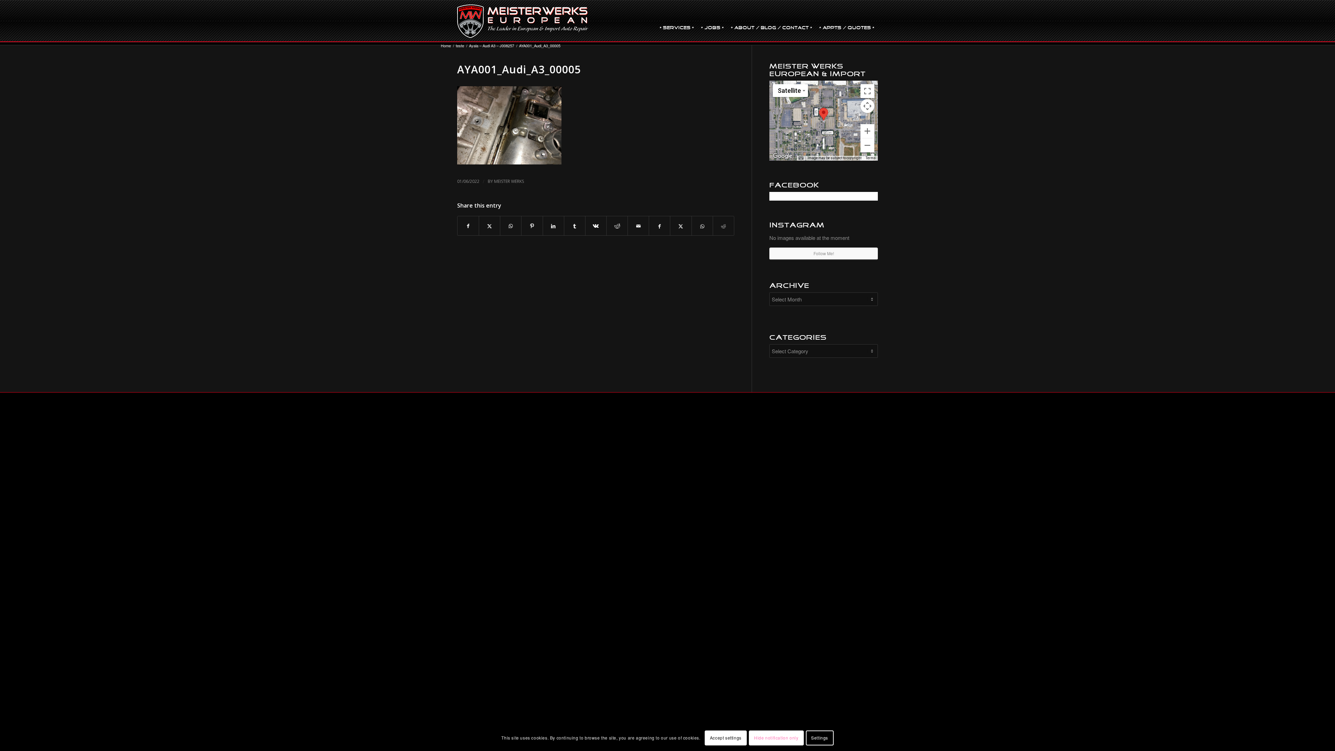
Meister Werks (509, 181)
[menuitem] (676, 21)
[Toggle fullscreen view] (867, 91)
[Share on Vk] (595, 226)
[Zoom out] (867, 145)
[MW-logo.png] (522, 21)
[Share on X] (489, 226)
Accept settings (726, 738)
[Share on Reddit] (617, 226)
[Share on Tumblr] (574, 226)
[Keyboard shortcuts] (801, 158)
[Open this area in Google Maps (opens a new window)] (782, 156)
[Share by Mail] (638, 226)
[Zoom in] (867, 131)
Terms (871, 158)
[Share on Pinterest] (531, 226)
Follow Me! (824, 253)
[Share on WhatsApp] (510, 226)
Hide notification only (776, 738)
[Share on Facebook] (468, 226)
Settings (819, 738)
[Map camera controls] (867, 106)
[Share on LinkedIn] (553, 226)
